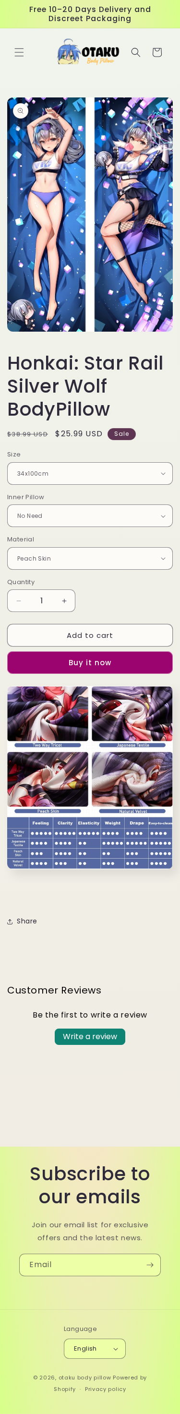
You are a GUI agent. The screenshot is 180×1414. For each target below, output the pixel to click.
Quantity (21, 582)
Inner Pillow (26, 497)
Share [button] (27, 921)
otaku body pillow (85, 1377)
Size (14, 454)
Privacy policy (105, 1389)
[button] (19, 52)
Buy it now (90, 663)
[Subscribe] (149, 1265)
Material (20, 539)
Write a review (90, 1036)
